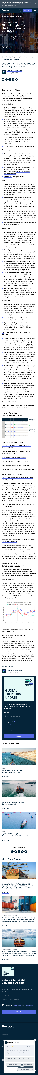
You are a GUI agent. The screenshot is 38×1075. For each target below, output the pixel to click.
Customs (4, 104)
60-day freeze (9, 169)
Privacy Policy (11, 724)
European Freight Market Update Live (14, 457)
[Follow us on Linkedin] (7, 47)
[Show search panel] (19, 10)
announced (18, 110)
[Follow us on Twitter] (3, 47)
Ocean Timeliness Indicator (20, 583)
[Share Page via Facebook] (16, 79)
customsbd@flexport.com (27, 146)
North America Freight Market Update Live (15, 465)
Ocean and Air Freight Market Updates (13, 34)
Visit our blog (8, 177)
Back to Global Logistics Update (13, 57)
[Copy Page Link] (6, 79)
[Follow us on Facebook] (11, 47)
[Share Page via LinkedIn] (13, 79)
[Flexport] (6, 10)
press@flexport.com (8, 631)
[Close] (35, 4)
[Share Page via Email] (3, 79)
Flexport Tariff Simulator (21, 94)
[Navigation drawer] (35, 10)
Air (3, 333)
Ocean (4, 180)
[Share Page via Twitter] (9, 79)
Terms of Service (19, 722)
